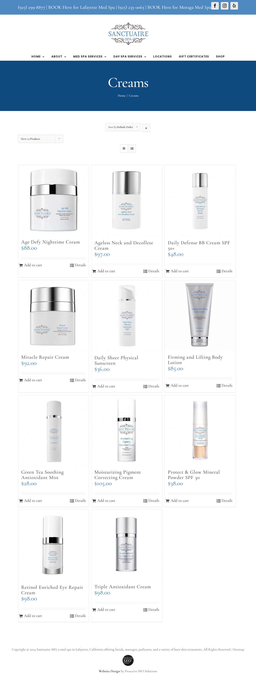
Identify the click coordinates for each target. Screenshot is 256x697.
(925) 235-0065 (131, 7)
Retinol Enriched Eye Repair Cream (52, 590)
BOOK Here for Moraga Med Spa (179, 7)
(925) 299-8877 (31, 7)
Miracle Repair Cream (45, 357)
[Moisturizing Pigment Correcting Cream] (126, 430)
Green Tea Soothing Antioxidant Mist (42, 474)
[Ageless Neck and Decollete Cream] (126, 200)
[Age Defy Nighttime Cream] (53, 200)
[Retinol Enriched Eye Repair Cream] (53, 545)
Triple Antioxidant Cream (122, 587)
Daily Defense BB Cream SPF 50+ (199, 245)
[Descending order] (146, 128)
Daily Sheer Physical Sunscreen (116, 360)
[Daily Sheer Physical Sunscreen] (126, 315)
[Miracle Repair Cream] (53, 315)
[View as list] (132, 148)
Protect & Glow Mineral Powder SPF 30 (194, 474)
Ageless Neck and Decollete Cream (123, 245)
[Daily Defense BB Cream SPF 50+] (200, 200)
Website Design (109, 671)
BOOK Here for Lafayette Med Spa (81, 7)
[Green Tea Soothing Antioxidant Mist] (53, 430)
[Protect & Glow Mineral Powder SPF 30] (200, 430)
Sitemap (238, 649)
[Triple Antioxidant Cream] (126, 544)
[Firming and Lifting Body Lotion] (200, 315)
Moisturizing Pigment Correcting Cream (117, 474)
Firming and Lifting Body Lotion (195, 359)
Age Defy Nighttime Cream (50, 242)
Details (80, 265)
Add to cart (33, 265)
